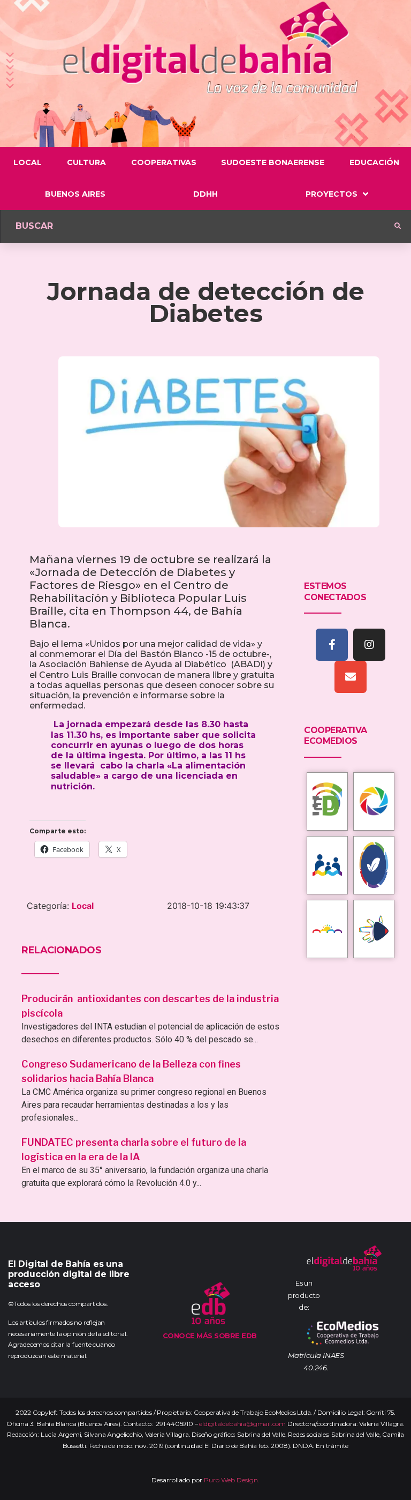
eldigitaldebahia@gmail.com (242, 1424)
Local (83, 905)
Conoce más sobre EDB (210, 1335)
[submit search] (397, 226)
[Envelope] (350, 677)
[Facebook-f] (332, 645)
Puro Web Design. (232, 1480)
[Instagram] (369, 645)
